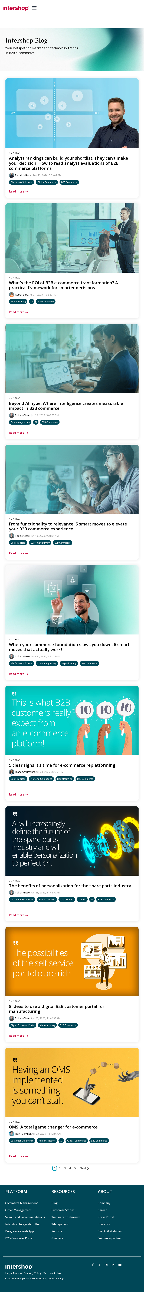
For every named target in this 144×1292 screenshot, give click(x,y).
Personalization (47, 899)
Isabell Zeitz (21, 294)
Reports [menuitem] (56, 1231)
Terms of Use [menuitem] (52, 1273)
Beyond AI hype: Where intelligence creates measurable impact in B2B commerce (66, 405)
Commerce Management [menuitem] (21, 1203)
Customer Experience (22, 899)
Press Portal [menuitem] (106, 1217)
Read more (16, 191)
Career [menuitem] (102, 1210)
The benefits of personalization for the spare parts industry (70, 886)
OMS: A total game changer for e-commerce (53, 1127)
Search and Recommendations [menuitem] (25, 1217)
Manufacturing (47, 1025)
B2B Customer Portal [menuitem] (19, 1238)
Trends (82, 899)
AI (32, 301)
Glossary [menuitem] (57, 1238)
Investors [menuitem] (104, 1224)
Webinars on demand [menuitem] (65, 1217)
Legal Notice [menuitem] (13, 1273)
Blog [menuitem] (54, 1203)
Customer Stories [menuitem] (62, 1210)
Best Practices (18, 542)
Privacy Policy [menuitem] (33, 1273)
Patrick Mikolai (23, 175)
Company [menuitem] (104, 1203)
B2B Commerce (69, 182)
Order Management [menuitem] (18, 1210)
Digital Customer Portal (23, 1025)
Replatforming (18, 301)
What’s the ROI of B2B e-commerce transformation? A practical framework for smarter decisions (63, 285)
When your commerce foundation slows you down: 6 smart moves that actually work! (69, 647)
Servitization (66, 899)
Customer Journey (20, 422)
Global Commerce (46, 182)
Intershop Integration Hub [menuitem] (23, 1224)
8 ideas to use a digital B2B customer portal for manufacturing (56, 1008)
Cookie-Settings (56, 1278)
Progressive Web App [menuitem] (19, 1231)
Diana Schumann (24, 772)
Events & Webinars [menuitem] (110, 1231)
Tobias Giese (22, 415)
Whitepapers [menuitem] (59, 1224)
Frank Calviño (22, 1133)
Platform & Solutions (21, 182)
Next (83, 1168)
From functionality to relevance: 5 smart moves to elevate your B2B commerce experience (68, 526)
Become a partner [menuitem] (110, 1238)
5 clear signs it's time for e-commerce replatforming (62, 765)
